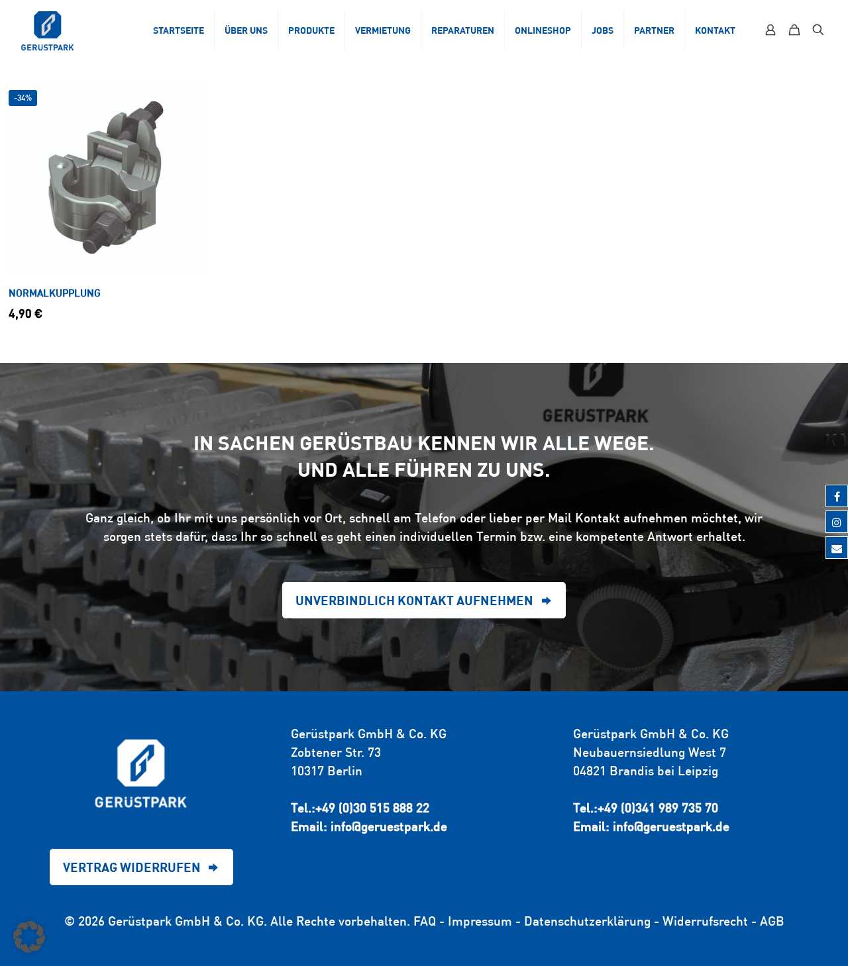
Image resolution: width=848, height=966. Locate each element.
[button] (29, 937)
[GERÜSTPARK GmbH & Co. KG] (47, 30)
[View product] (185, 99)
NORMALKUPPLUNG (55, 293)
